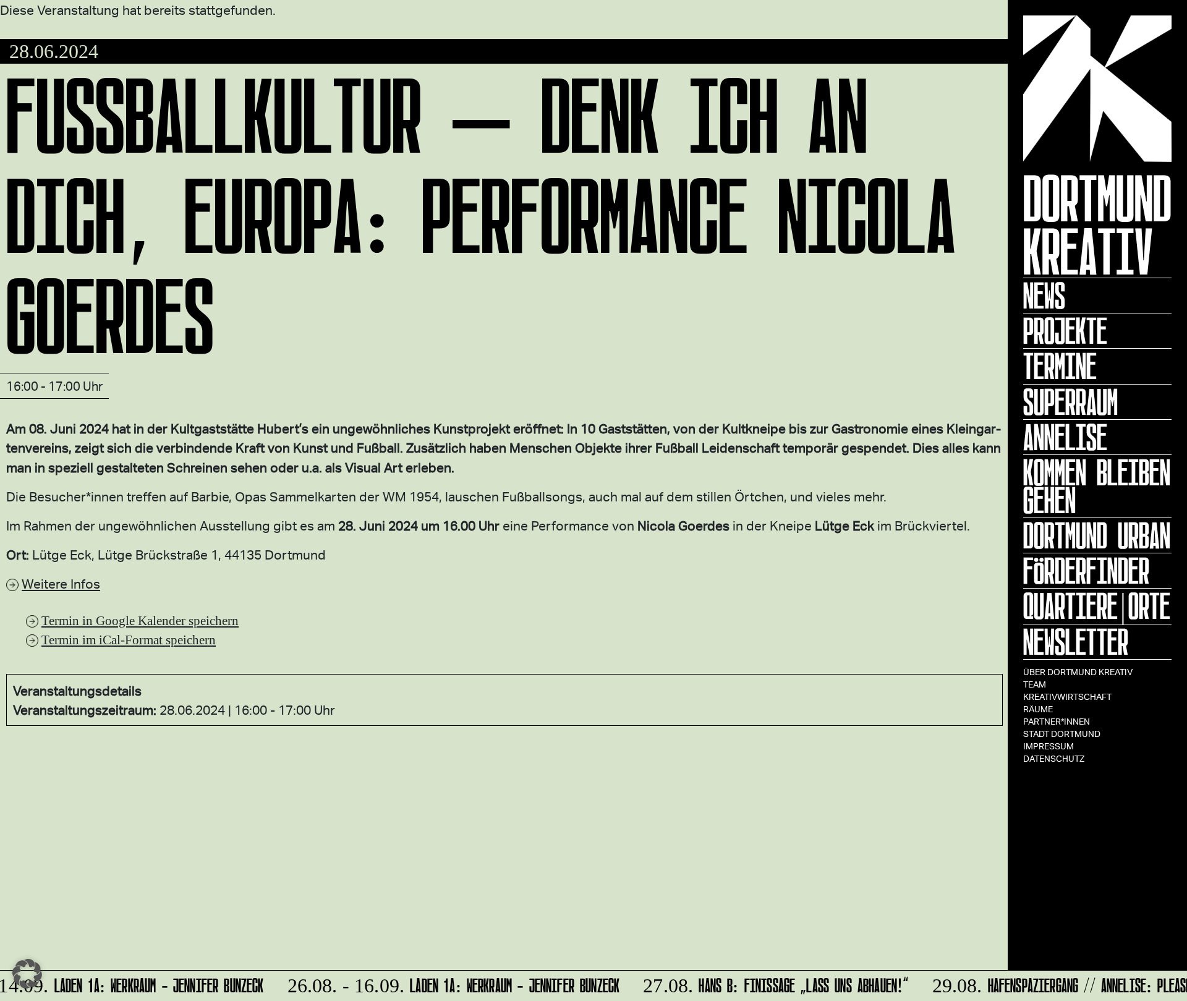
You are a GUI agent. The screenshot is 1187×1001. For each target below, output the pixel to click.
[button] (27, 974)
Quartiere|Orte (1096, 606)
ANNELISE (1065, 437)
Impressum (1048, 746)
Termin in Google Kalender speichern (140, 620)
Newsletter (1075, 641)
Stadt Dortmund (1061, 733)
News (1044, 295)
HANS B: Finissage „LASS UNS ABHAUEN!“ (769, 983)
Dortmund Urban (1096, 535)
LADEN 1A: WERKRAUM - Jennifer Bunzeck (447, 983)
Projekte (1065, 330)
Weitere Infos (61, 583)
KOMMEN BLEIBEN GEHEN (1096, 486)
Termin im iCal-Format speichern (128, 640)
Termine (1060, 366)
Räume (1038, 709)
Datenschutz (1053, 758)
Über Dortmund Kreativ (1078, 672)
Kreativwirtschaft (1067, 696)
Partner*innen (1056, 721)
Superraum (1070, 402)
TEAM (1034, 684)
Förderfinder (1086, 570)
